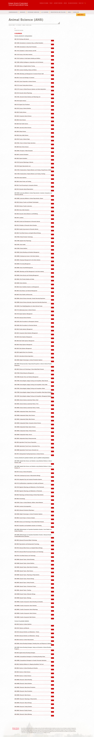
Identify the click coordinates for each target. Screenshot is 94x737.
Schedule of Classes (44, 3)
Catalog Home (12, 25)
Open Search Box (85, 2)
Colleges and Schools (72, 3)
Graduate (22, 12)
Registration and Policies (58, 12)
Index (69, 12)
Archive (65, 3)
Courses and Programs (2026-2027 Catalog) (18, 5)
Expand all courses (19, 30)
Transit (51, 3)
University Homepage (58, 3)
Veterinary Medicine (33, 12)
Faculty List (81, 3)
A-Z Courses (44, 12)
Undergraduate (13, 12)
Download (76, 12)
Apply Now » (81, 14)
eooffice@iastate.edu (24, 732)
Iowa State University (39, 732)
